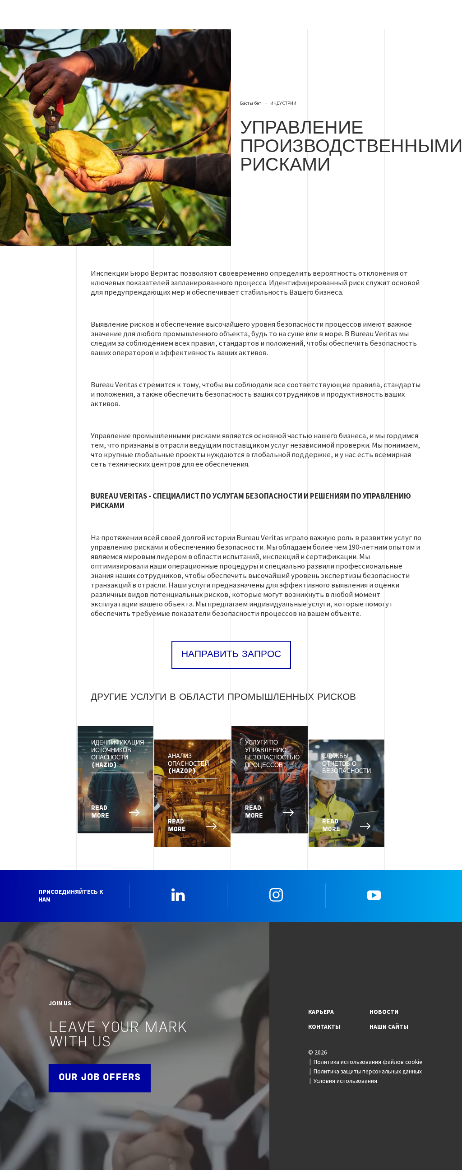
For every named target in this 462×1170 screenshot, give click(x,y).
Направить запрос (231, 654)
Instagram (276, 895)
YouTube (374, 895)
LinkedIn (178, 895)
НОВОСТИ (384, 1012)
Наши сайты (389, 1027)
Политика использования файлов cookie (368, 1062)
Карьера (321, 1012)
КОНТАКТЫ (324, 1027)
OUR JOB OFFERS (100, 1077)
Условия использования (345, 1081)
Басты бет (250, 103)
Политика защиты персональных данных (368, 1071)
